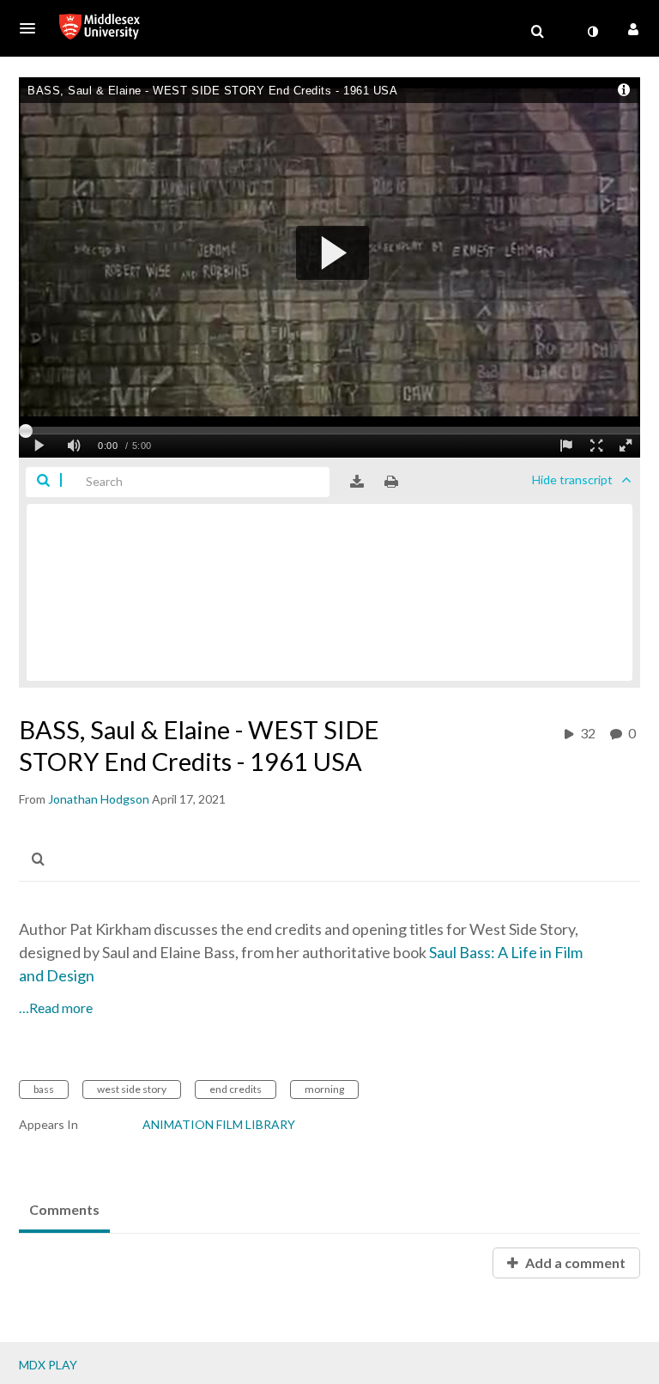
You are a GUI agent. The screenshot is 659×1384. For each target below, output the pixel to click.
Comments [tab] (64, 1209)
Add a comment (574, 1262)
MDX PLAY (48, 1364)
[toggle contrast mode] (592, 31)
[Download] (357, 482)
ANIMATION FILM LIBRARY (218, 1124)
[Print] (391, 482)
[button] (32, 28)
